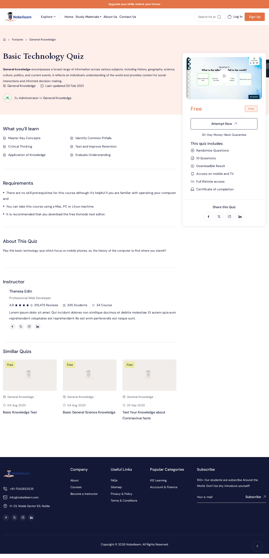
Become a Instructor (84, 494)
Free (10, 365)
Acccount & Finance (163, 487)
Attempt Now (221, 124)
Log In (238, 16)
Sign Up (255, 17)
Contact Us (127, 17)
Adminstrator (29, 98)
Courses (76, 487)
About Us (110, 17)
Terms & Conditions (124, 500)
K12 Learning (158, 480)
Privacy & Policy (121, 494)
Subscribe (253, 497)
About (74, 480)
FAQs (114, 480)
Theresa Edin (20, 291)
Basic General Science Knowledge (89, 412)
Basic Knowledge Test (20, 412)
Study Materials (87, 17)
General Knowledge (57, 98)
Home (69, 17)
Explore (47, 17)
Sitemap (116, 487)
